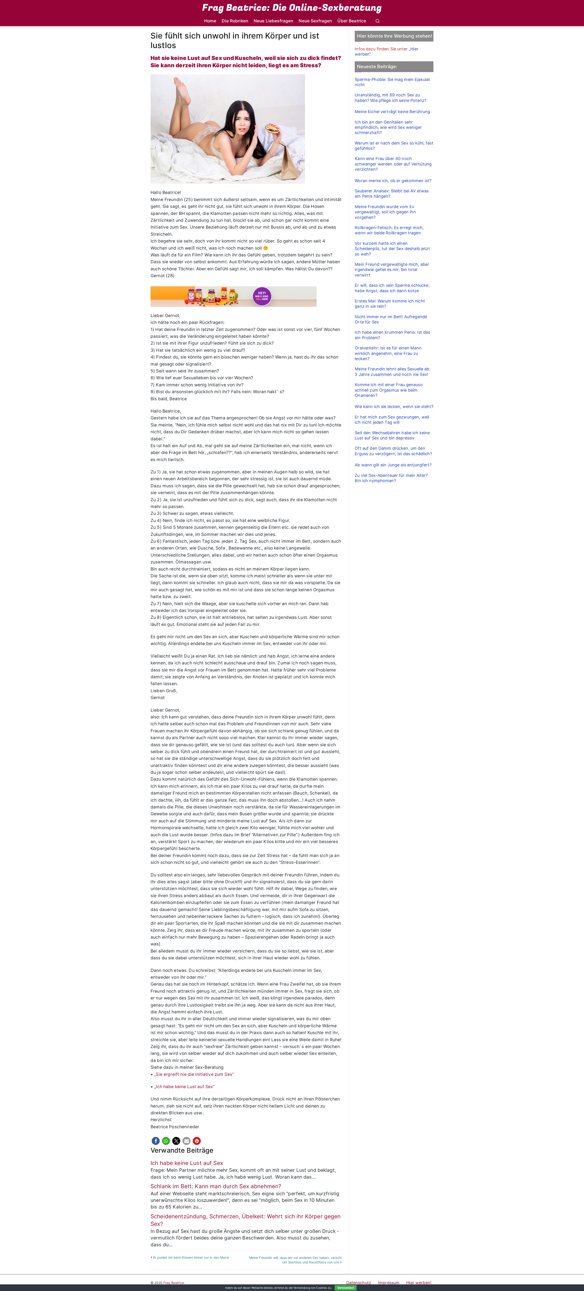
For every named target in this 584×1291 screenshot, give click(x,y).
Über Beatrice (351, 20)
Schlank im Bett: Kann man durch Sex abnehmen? (216, 1186)
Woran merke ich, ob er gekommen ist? (393, 180)
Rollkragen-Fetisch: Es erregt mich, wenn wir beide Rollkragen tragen (389, 230)
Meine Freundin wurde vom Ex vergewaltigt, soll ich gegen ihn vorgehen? (385, 212)
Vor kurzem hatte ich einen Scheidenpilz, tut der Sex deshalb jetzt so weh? (392, 248)
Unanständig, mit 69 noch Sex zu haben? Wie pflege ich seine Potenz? (390, 98)
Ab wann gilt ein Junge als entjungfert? (393, 464)
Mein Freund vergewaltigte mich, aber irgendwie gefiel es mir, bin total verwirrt (392, 269)
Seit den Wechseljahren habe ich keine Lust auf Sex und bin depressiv (392, 435)
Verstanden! (345, 1287)
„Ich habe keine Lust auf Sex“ (184, 1086)
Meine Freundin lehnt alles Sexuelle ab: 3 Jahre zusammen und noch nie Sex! (392, 372)
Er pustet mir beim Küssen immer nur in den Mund (191, 1257)
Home (210, 20)
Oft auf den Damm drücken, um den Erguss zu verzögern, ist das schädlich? (393, 451)
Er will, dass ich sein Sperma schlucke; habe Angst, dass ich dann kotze (392, 288)
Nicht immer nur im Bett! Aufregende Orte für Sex (391, 319)
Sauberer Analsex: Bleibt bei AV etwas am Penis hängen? (392, 193)
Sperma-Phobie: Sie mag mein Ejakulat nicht (392, 82)
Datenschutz (358, 1282)
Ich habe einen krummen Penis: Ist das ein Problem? (392, 335)
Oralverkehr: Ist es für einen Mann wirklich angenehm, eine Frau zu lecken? (388, 353)
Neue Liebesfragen (273, 20)
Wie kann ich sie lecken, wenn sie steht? (394, 406)
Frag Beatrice (173, 1283)
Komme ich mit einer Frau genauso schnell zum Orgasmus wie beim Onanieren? (388, 390)
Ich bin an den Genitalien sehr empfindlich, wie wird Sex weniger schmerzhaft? (388, 127)
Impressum (388, 1282)
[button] (156, 1141)
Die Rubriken (235, 20)
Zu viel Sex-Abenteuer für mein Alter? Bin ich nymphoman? (391, 478)
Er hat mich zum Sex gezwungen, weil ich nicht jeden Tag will (392, 420)
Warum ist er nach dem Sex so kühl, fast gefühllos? (394, 146)
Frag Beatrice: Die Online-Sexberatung (292, 8)
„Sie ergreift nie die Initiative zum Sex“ (194, 1074)
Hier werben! (418, 1282)
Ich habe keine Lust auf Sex (187, 1163)
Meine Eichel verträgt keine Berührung (392, 111)
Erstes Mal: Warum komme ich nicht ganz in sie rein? (390, 304)
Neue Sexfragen (315, 20)
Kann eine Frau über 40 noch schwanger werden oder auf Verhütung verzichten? (393, 164)
